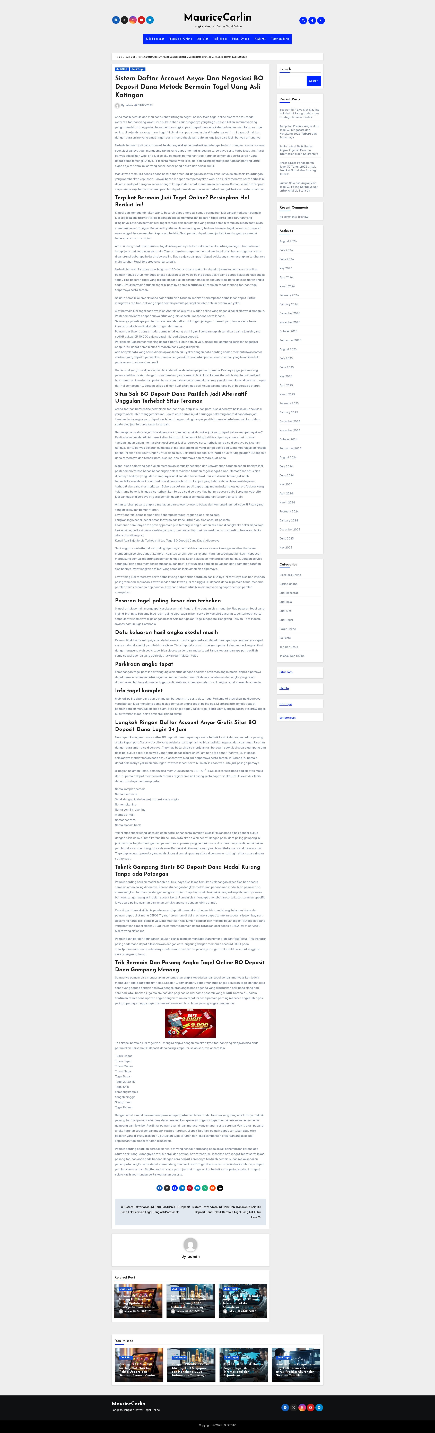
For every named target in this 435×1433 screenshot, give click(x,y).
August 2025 (288, 349)
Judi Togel (220, 39)
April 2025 (286, 385)
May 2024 (286, 484)
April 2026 (286, 277)
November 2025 (290, 322)
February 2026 (289, 295)
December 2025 (290, 313)
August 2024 (288, 457)
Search (285, 69)
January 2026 (289, 304)
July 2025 (286, 358)
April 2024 (286, 493)
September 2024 (290, 448)
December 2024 (290, 421)
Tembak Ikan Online (292, 656)
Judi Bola (286, 602)
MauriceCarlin (218, 18)
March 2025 (287, 394)
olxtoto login (288, 717)
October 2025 (288, 331)
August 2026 (288, 241)
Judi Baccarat (155, 39)
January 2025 (289, 412)
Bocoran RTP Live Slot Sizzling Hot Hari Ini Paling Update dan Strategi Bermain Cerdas (300, 113)
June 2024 (287, 475)
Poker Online (240, 39)
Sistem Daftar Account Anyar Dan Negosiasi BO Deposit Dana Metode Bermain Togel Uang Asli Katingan (189, 87)
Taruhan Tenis (280, 39)
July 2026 (286, 250)
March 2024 (287, 502)
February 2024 (289, 511)
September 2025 (290, 340)
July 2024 (286, 466)
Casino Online (289, 584)
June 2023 (287, 538)
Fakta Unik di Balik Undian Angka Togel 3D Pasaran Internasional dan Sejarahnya (299, 150)
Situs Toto (286, 672)
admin (129, 105)
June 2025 (287, 367)
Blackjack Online (180, 39)
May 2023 (286, 547)
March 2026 (287, 286)
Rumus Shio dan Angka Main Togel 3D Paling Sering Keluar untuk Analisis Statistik (299, 187)
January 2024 (289, 520)
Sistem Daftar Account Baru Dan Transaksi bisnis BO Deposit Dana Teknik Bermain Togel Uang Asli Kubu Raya (226, 1212)
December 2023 (290, 529)
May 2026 (286, 268)
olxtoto (284, 688)
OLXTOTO (230, 1425)
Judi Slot (202, 39)
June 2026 (287, 259)
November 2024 (290, 430)
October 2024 (289, 439)
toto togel (286, 704)
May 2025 (286, 376)
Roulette (260, 39)
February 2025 (289, 403)
